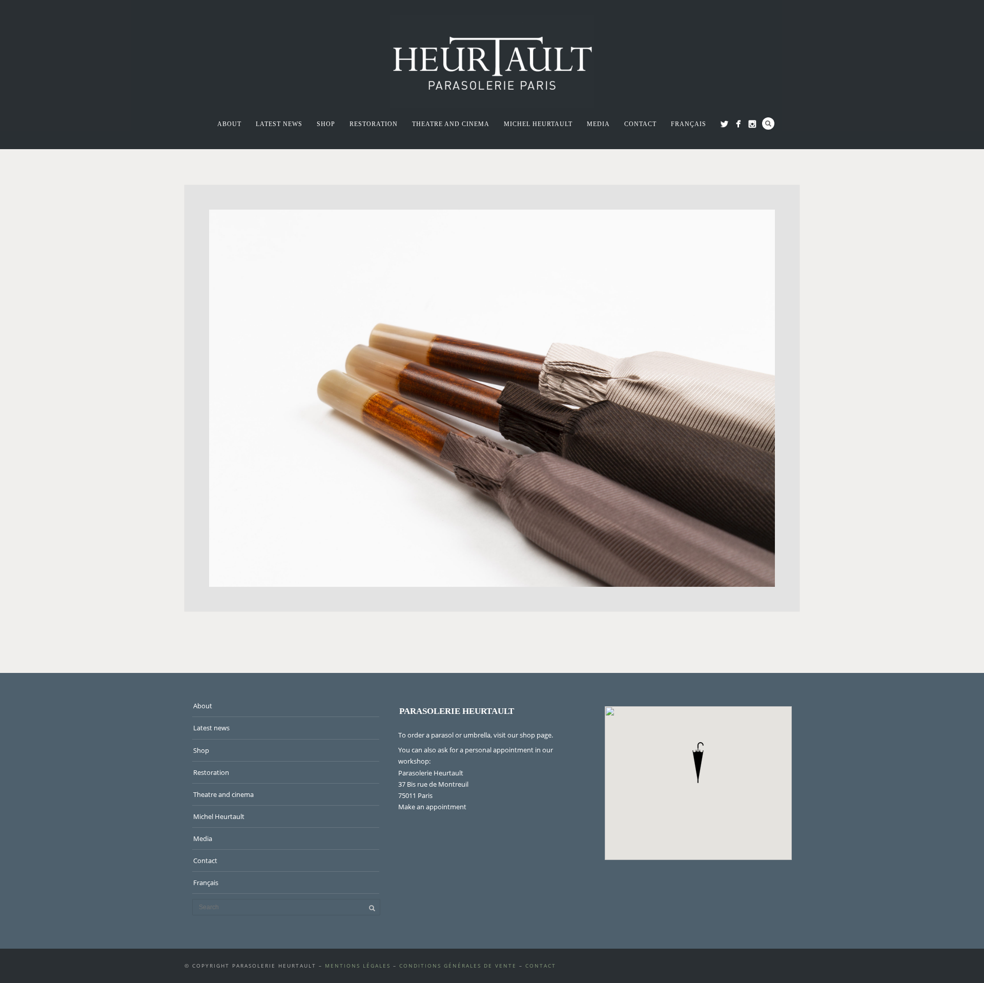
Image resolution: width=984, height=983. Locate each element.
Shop (326, 124)
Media (598, 124)
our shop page (529, 735)
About (229, 124)
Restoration (374, 124)
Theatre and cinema (450, 124)
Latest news (279, 124)
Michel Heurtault (538, 124)
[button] (698, 762)
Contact (640, 124)
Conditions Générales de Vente (458, 965)
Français (688, 124)
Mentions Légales (358, 965)
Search (768, 123)
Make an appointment (432, 806)
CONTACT (540, 965)
